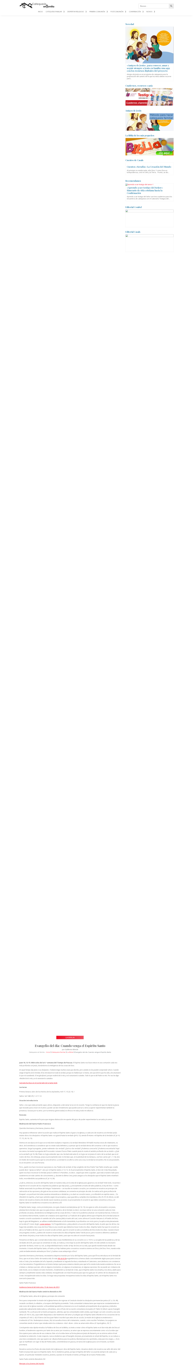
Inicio (40, 12)
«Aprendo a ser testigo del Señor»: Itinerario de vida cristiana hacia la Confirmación (145, 190)
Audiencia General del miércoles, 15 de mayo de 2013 (39, 1287)
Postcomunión (117, 12)
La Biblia (70, 1037)
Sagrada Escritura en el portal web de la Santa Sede (38, 1083)
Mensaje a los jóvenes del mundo (31, 1363)
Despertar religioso (75, 12)
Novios (149, 12)
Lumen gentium (45, 1224)
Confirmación (135, 12)
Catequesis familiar (54, 12)
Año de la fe (62, 1258)
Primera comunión (97, 12)
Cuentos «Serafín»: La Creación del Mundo (149, 166)
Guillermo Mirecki (71, 1049)
